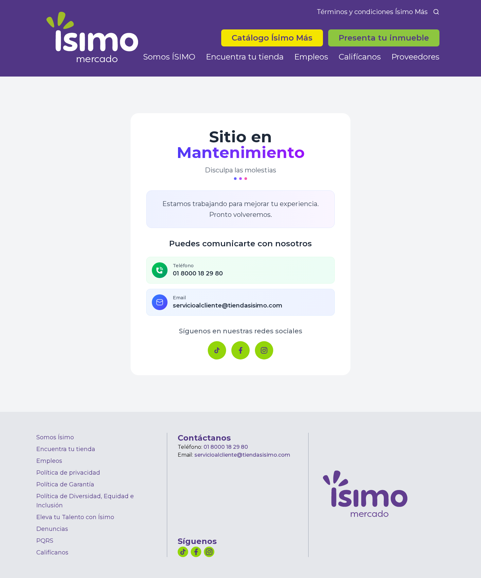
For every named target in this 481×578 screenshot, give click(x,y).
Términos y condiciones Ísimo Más (372, 12)
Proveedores (415, 56)
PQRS (44, 540)
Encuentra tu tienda (245, 56)
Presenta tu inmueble (384, 38)
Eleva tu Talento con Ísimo (75, 517)
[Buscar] (436, 12)
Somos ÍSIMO (169, 56)
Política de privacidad (68, 472)
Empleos (311, 56)
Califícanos (360, 56)
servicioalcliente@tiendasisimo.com (242, 455)
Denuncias (52, 529)
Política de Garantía (65, 484)
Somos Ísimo (55, 437)
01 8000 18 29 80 (226, 447)
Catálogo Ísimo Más (277, 38)
